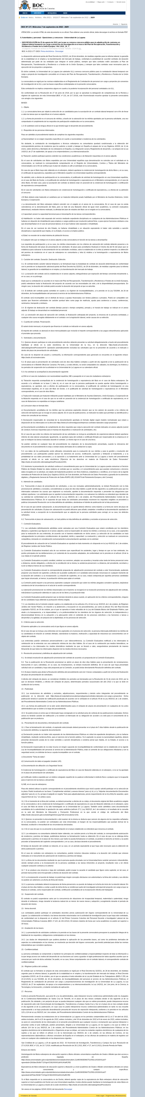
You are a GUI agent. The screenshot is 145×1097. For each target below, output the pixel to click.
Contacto (110, 2)
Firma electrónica (47, 51)
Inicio (25, 13)
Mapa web (101, 2)
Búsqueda (52, 13)
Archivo (37, 13)
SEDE (65, 13)
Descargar (59, 51)
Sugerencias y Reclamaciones (116, 1095)
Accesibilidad (90, 2)
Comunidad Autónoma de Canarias (25, 5)
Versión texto (120, 2)
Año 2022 (47, 18)
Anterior (115, 24)
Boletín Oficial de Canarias (43, 5)
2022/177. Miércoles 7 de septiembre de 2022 (71, 18)
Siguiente (124, 24)
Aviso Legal (100, 1095)
